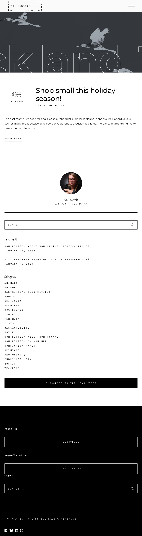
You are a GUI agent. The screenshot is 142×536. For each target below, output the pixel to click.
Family (10, 314)
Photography (15, 354)
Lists (41, 105)
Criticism (13, 301)
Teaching (12, 368)
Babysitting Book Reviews (28, 292)
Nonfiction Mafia (20, 345)
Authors (11, 287)
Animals (11, 283)
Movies (10, 332)
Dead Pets (13, 305)
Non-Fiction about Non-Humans (32, 337)
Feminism (12, 319)
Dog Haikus (14, 310)
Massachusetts (17, 328)
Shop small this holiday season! (75, 94)
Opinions (57, 105)
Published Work (18, 359)
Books (9, 296)
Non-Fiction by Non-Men (26, 341)
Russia (10, 363)
